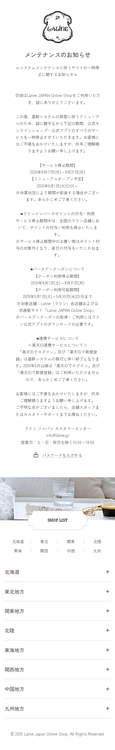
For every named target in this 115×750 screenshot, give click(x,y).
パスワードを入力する (62, 455)
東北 (44, 541)
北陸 (97, 541)
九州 (97, 551)
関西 (44, 551)
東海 (18, 551)
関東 (71, 541)
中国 (71, 551)
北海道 (18, 541)
